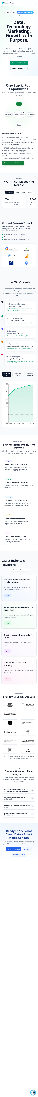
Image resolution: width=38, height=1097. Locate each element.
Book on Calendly (14, 849)
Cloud (19, 125)
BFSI (23, 192)
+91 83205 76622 (19, 855)
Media (19, 104)
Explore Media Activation (13, 163)
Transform (30, 114)
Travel (17, 192)
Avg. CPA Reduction (30, 374)
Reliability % (7, 374)
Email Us (27, 849)
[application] (19, 404)
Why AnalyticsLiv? (19, 68)
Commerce (9, 192)
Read (7, 596)
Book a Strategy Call (19, 63)
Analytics (8, 114)
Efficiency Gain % (18, 374)
